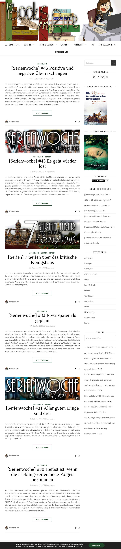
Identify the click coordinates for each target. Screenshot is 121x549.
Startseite (14, 45)
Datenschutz (61, 52)
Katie (86, 396)
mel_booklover (90, 353)
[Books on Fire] (60, 19)
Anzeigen (88, 263)
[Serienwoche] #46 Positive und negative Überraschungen (42, 70)
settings (79, 546)
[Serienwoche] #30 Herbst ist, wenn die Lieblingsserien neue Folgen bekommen (42, 474)
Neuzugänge (89, 312)
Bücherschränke (90, 274)
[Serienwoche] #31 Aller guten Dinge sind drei (42, 410)
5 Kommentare (49, 79)
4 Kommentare (49, 485)
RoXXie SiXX (89, 375)
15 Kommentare (50, 268)
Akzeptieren (96, 545)
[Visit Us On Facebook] (98, 77)
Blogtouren (88, 269)
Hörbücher (88, 301)
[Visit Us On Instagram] (94, 77)
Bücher (28, 45)
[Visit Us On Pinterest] (107, 77)
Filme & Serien (46, 45)
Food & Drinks (90, 285)
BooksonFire (14, 121)
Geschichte (88, 296)
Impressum (104, 45)
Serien (48, 157)
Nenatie (87, 407)
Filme (86, 279)
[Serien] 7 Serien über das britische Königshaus (42, 259)
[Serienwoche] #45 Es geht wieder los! (42, 163)
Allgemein (42, 64)
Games (64, 45)
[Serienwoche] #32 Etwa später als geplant (42, 318)
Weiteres (79, 45)
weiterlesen (42, 113)
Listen (44, 253)
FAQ (93, 45)
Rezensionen (89, 317)
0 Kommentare (49, 326)
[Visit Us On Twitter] (102, 77)
